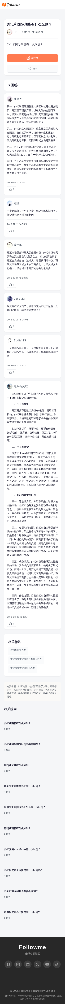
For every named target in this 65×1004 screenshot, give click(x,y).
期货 (31, 210)
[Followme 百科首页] (11, 5)
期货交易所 (18, 543)
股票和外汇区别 (18, 649)
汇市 (11, 252)
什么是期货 (23, 446)
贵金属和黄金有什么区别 (22, 667)
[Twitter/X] (37, 964)
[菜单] (59, 5)
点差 (36, 599)
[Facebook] (8, 964)
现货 (23, 110)
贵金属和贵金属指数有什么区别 (26, 658)
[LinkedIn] (28, 964)
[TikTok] (57, 964)
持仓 (14, 214)
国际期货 (20, 44)
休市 (19, 150)
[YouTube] (47, 964)
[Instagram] (18, 964)
